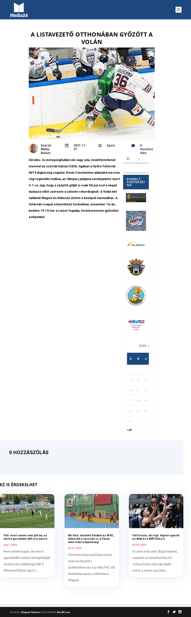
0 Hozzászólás (146, 149)
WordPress (63, 612)
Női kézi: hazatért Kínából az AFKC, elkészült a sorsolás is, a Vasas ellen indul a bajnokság (91, 539)
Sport (111, 145)
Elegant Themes (30, 612)
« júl (129, 429)
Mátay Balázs (46, 151)
